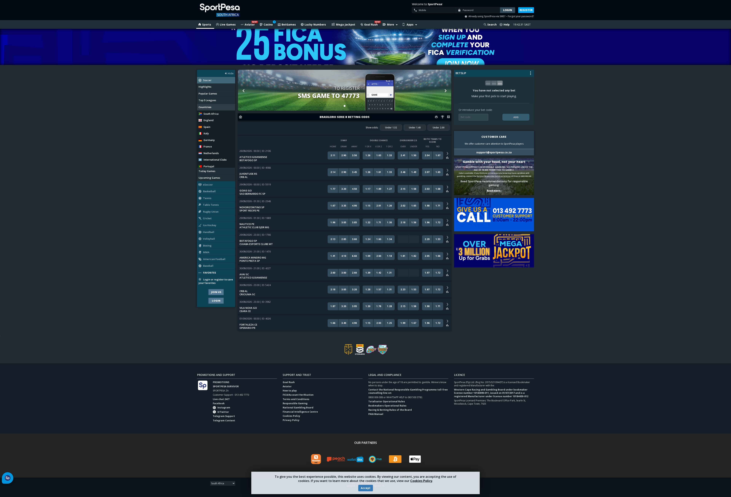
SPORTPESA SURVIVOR (226, 386)
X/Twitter (223, 412)
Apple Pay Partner (415, 459)
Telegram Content (224, 420)
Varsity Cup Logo (371, 349)
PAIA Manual (375, 414)
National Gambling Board (298, 407)
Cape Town (348, 349)
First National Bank (375, 459)
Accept (365, 488)
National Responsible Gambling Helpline (494, 176)
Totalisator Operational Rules (386, 401)
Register (526, 10)
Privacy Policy (291, 420)
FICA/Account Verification (298, 394)
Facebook (219, 403)
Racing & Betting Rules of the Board (390, 409)
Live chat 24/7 (221, 399)
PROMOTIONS (221, 382)
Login (216, 300)
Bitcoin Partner (395, 459)
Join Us (216, 292)
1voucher (316, 459)
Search (492, 24)
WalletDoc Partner (355, 459)
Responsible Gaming (295, 403)
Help (507, 24)
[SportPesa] (230, 10)
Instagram (223, 407)
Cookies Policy (421, 481)
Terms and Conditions (296, 399)
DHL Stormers (360, 349)
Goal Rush (289, 382)
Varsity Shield (382, 349)
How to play (290, 390)
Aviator (287, 386)
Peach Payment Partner (335, 459)
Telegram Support (224, 416)
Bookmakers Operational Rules (387, 405)
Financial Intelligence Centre (300, 411)
